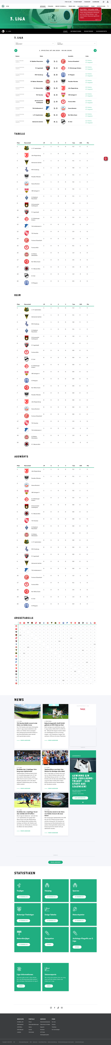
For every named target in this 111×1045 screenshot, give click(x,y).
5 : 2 (55, 115)
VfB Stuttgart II (72, 95)
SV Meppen (71, 74)
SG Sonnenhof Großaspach (39, 101)
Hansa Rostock (72, 108)
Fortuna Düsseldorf (73, 61)
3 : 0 (55, 75)
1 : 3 (55, 81)
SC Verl (70, 121)
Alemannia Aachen (37, 121)
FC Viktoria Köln (38, 88)
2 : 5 (55, 88)
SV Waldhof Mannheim (36, 61)
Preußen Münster (73, 81)
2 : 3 (55, 95)
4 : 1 (55, 122)
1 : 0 (55, 102)
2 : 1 (55, 61)
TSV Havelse (39, 95)
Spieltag (59, 42)
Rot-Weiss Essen (72, 115)
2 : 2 (55, 68)
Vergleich (89, 62)
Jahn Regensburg (73, 88)
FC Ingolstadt (39, 68)
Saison (17, 42)
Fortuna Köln (72, 101)
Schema (89, 60)
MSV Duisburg (39, 74)
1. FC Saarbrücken (38, 115)
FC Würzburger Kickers (74, 68)
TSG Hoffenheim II (37, 108)
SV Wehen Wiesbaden (37, 81)
